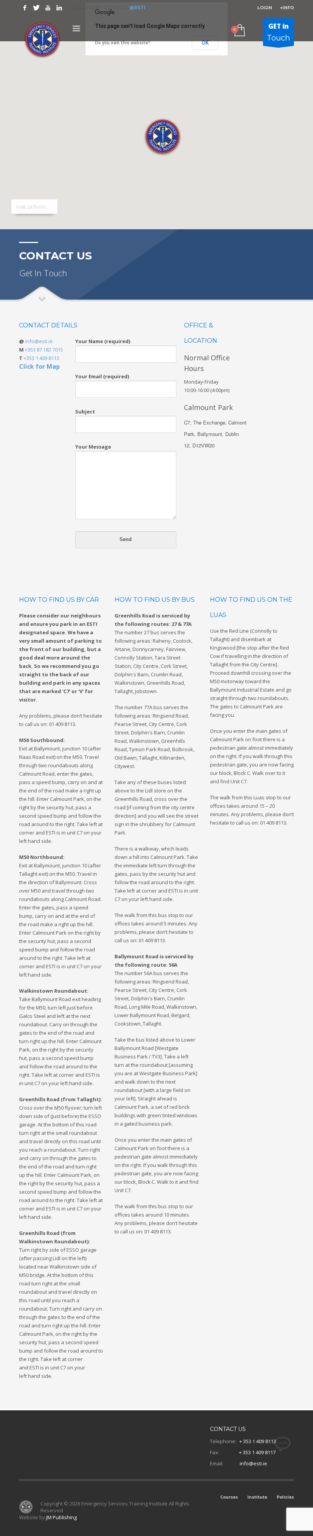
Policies (285, 1497)
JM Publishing (61, 1517)
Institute (257, 1497)
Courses (229, 1497)
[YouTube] (47, 7)
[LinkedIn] (59, 7)
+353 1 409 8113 (41, 358)
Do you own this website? (122, 42)
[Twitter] (36, 7)
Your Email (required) (102, 376)
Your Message (93, 446)
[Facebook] (25, 7)
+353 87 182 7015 (44, 349)
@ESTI (137, 7)
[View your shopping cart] (239, 31)
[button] (160, 135)
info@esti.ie (39, 341)
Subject (85, 411)
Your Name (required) (102, 341)
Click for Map (39, 366)
